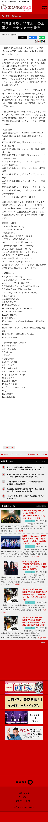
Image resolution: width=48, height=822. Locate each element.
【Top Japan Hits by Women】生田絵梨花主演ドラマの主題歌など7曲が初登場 (25, 483)
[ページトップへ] (24, 784)
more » (43, 642)
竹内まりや (9, 447)
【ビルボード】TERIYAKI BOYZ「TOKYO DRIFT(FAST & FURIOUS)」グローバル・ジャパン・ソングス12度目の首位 (34, 594)
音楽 (7, 16)
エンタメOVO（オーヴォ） (16, 7)
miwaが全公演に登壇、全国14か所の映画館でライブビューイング (25, 497)
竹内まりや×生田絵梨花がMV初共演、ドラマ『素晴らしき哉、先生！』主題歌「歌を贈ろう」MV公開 (25, 468)
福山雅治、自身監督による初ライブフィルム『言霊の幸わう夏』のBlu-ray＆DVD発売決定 (25, 490)
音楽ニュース (16, 16)
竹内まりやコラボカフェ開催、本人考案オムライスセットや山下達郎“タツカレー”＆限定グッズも (25, 476)
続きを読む (20, 531)
